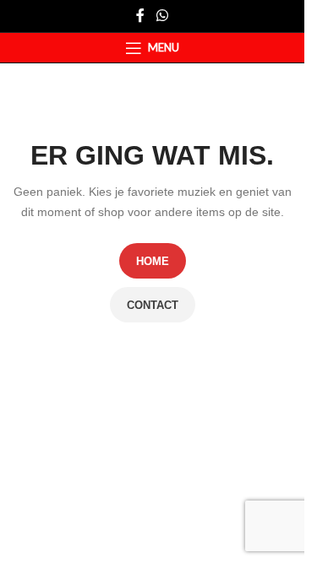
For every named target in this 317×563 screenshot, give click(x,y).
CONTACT (152, 305)
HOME (152, 261)
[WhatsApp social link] (161, 16)
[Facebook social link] (140, 16)
